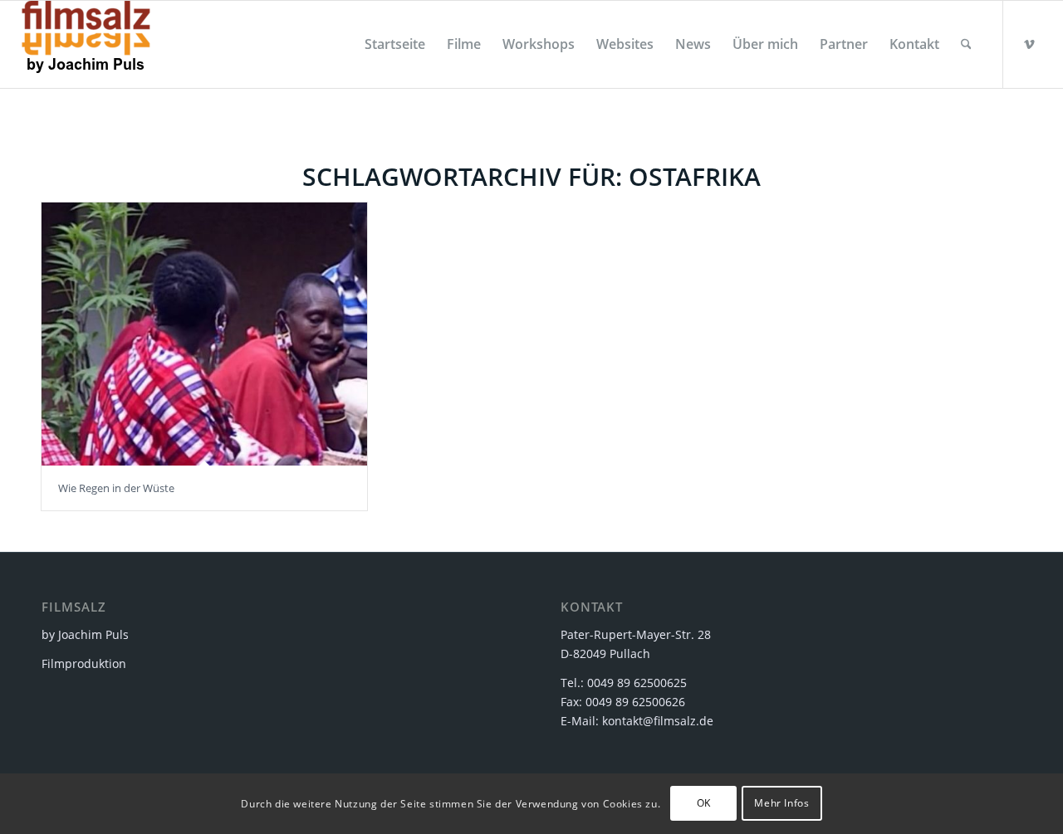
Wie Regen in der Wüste (116, 487)
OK (704, 803)
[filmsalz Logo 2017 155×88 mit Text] (86, 44)
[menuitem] (395, 44)
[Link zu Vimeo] (1028, 44)
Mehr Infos (781, 803)
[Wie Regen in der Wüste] (204, 334)
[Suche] (966, 44)
